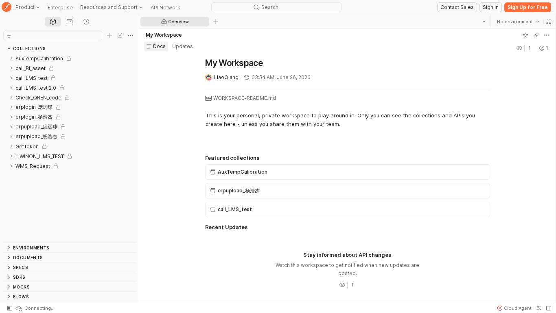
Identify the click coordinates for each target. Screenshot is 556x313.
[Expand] (11, 58)
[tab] (53, 21)
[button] (549, 21)
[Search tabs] (484, 21)
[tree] (69, 147)
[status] (35, 308)
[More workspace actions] (547, 35)
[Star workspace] (525, 35)
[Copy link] (536, 35)
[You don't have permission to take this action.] (216, 21)
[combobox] (518, 21)
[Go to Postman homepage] (6, 7)
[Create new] (109, 35)
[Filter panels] (9, 35)
